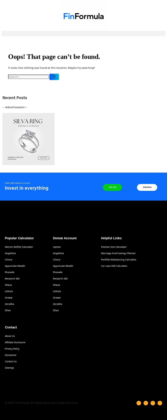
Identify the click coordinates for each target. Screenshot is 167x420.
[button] (83, 33)
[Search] (54, 77)
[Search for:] (28, 77)
